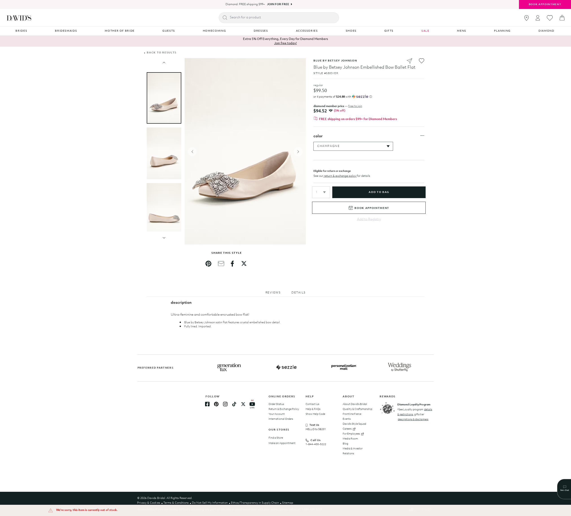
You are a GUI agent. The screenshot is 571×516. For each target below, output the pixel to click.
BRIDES (21, 31)
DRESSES (261, 31)
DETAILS (298, 292)
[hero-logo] (19, 17)
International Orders (281, 419)
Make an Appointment (282, 443)
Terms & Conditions (176, 502)
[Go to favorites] (549, 18)
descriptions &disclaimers (413, 419)
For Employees (351, 434)
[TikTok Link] (234, 404)
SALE (425, 31)
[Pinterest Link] (216, 404)
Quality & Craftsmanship (357, 409)
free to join (355, 106)
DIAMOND (546, 31)
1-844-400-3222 (316, 444)
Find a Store (276, 438)
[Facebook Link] (207, 404)
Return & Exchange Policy (284, 409)
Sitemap (287, 502)
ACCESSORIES (307, 31)
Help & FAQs (313, 409)
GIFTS (389, 31)
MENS (461, 31)
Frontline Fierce (352, 414)
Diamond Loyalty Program (413, 404)
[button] (321, 192)
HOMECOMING (214, 31)
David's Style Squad (354, 424)
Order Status (276, 404)
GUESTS (168, 31)
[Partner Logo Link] (229, 367)
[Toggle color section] (422, 136)
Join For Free (278, 4)
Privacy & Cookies (148, 502)
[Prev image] (164, 62)
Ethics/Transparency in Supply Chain (255, 502)
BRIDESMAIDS (66, 31)
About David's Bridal (355, 404)
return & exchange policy (340, 176)
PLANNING (502, 31)
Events (347, 419)
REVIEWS (273, 292)
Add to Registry (369, 219)
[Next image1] (164, 237)
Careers (347, 429)
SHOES (351, 31)
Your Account (277, 414)
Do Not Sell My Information (210, 502)
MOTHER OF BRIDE (120, 31)
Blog (345, 443)
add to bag (379, 192)
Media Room (350, 438)
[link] (208, 264)
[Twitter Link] (243, 404)
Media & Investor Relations (353, 451)
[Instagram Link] (225, 404)
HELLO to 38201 (316, 429)
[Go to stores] (526, 18)
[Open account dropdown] (537, 18)
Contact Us (312, 404)
